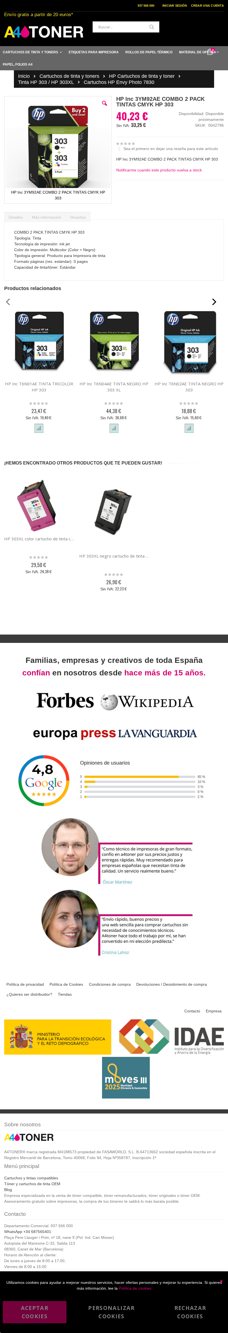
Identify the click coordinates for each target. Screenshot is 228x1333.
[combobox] (126, 27)
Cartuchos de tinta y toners (69, 76)
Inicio (24, 76)
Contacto (192, 1011)
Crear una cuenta (207, 5)
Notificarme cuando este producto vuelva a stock (159, 170)
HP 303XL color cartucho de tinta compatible (39, 538)
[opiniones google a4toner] (114, 813)
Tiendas (65, 994)
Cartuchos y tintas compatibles (31, 1178)
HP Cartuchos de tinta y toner (142, 76)
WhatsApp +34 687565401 (27, 1231)
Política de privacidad (25, 984)
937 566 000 (146, 5)
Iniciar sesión (174, 5)
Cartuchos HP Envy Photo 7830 (119, 82)
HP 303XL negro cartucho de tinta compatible (114, 556)
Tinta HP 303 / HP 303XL (46, 82)
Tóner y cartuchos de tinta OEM (32, 1184)
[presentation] (15, 216)
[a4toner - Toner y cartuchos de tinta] (43, 32)
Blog (8, 1189)
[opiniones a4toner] (114, 885)
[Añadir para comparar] (38, 428)
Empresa (214, 1011)
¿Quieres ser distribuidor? (29, 994)
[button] (104, 107)
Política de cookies (135, 1288)
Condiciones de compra (110, 984)
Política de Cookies (66, 984)
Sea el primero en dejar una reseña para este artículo (170, 148)
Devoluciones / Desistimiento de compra (171, 984)
